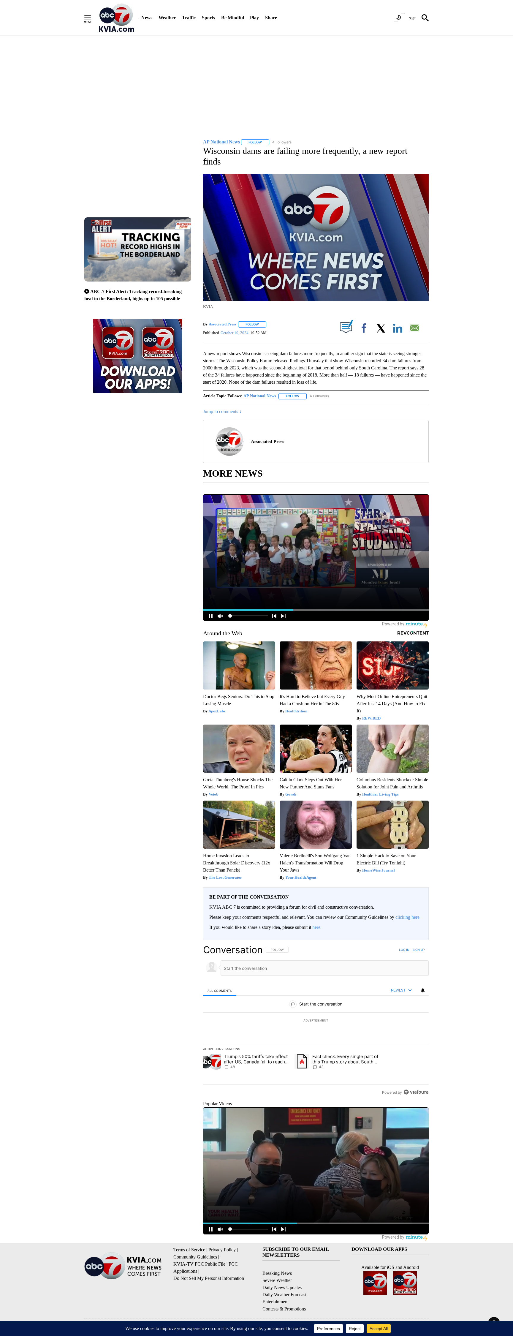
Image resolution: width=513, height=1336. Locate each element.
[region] (316, 1021)
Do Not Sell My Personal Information (208, 1278)
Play (254, 17)
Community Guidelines (195, 1256)
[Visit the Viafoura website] (416, 1092)
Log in (404, 949)
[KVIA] (116, 18)
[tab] (219, 990)
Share (271, 17)
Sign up (419, 949)
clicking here (407, 917)
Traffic (189, 17)
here (316, 927)
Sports (208, 17)
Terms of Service (189, 1249)
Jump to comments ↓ (222, 411)
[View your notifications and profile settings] (423, 990)
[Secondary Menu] (92, 17)
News (146, 17)
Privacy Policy (222, 1249)
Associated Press (222, 324)
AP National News (259, 396)
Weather (167, 17)
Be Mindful (232, 17)
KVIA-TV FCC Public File (199, 1264)
